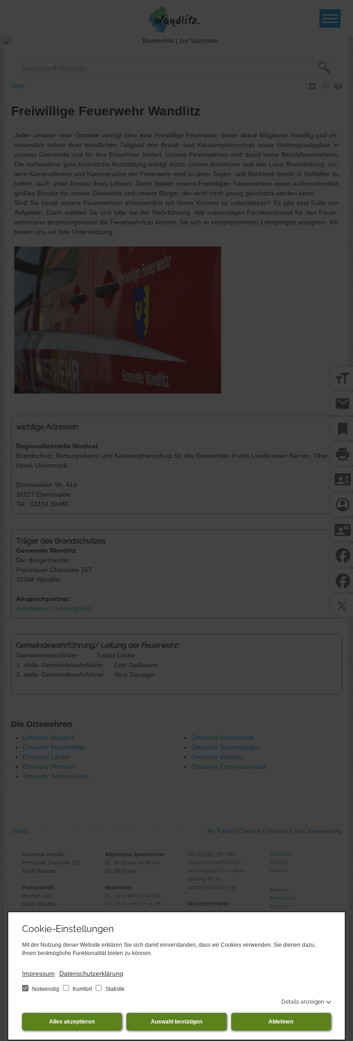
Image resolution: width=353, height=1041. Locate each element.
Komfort (82, 989)
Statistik (114, 989)
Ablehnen (280, 1021)
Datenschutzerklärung (91, 973)
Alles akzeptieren (72, 1021)
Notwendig (46, 989)
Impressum (38, 973)
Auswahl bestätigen (176, 1021)
